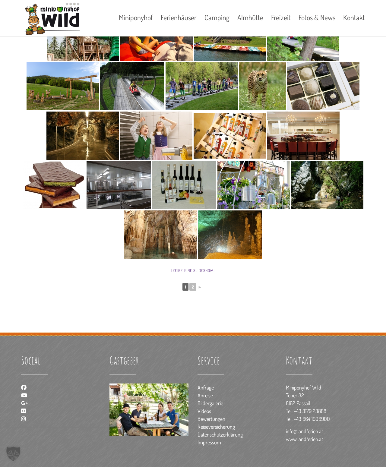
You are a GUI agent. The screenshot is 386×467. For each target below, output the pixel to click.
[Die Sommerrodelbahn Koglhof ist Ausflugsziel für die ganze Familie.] (132, 86)
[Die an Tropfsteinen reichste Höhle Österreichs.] (160, 234)
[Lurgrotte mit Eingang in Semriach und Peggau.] (230, 234)
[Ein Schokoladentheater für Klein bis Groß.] (303, 136)
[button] (13, 453)
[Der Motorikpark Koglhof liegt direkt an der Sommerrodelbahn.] (202, 86)
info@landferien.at (304, 431)
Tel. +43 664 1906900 (308, 418)
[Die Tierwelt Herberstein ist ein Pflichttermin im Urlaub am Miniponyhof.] (262, 86)
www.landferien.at (304, 439)
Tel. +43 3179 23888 (306, 411)
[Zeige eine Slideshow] (193, 270)
